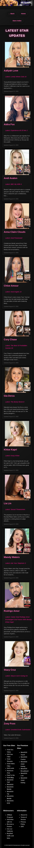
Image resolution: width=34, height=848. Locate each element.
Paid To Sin (11, 775)
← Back (11, 14)
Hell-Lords (10, 768)
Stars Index (17, 21)
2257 (22, 826)
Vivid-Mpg (10, 777)
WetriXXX (10, 784)
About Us (24, 815)
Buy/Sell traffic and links (10, 836)
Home (23, 14)
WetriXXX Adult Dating (24, 764)
